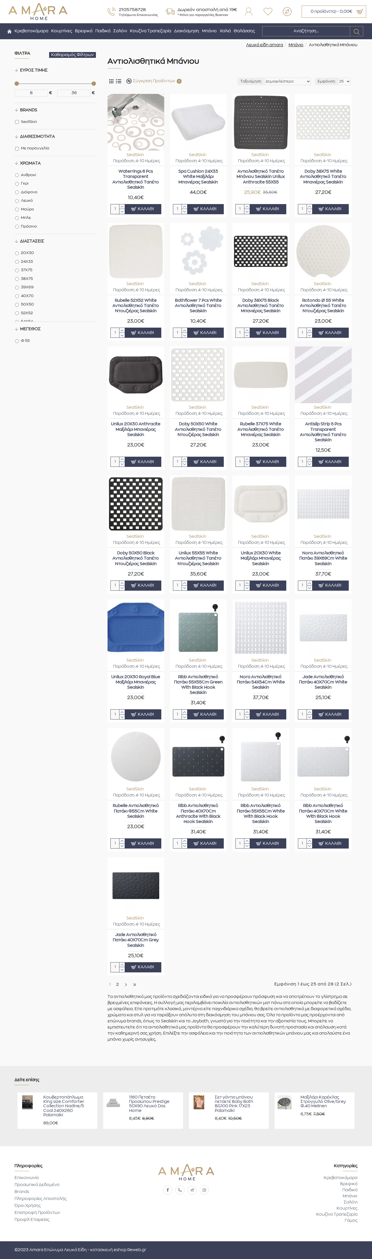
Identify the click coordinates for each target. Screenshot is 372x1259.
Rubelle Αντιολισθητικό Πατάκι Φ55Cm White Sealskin (136, 811)
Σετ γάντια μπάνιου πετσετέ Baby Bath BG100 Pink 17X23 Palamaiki (234, 1104)
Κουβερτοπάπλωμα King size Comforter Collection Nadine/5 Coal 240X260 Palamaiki (63, 1106)
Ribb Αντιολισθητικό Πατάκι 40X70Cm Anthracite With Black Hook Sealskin (198, 814)
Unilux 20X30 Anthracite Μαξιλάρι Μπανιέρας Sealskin (135, 429)
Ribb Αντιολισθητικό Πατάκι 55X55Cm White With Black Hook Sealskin (261, 814)
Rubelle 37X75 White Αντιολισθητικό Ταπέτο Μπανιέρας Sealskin (260, 429)
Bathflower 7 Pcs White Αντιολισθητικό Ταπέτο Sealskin (198, 306)
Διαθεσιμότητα (37, 137)
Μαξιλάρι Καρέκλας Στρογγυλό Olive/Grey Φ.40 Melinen (323, 1101)
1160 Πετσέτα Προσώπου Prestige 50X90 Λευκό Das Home (149, 1104)
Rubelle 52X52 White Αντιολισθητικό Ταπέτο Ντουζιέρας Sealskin (135, 306)
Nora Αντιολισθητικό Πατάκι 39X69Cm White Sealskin (323, 558)
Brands (28, 110)
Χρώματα (30, 163)
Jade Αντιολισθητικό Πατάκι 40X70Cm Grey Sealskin (136, 940)
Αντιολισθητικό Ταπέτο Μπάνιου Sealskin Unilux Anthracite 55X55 (261, 176)
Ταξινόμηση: (251, 81)
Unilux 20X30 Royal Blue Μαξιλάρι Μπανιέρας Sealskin (135, 682)
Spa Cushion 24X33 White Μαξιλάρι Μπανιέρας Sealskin (198, 176)
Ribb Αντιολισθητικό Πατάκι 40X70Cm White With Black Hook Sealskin (323, 814)
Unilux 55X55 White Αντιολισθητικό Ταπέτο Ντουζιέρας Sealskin (198, 558)
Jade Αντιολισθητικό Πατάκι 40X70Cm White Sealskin (323, 682)
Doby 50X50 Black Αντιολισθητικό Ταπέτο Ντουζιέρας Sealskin (135, 558)
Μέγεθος (30, 329)
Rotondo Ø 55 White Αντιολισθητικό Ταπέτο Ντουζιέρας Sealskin (323, 306)
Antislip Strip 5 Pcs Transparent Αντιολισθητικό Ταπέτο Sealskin (323, 432)
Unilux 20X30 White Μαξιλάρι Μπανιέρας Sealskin (261, 558)
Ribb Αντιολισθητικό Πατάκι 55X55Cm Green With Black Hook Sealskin (198, 685)
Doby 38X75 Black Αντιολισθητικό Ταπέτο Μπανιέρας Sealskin (260, 306)
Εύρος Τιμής (34, 70)
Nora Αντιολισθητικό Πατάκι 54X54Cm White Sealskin (261, 682)
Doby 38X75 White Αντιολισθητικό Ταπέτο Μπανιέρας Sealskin (323, 176)
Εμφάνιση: (327, 81)
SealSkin (135, 155)
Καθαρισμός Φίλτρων (72, 55)
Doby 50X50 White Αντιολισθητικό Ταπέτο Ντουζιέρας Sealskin (198, 429)
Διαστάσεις (32, 241)
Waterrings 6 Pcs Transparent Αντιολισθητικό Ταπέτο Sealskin (135, 179)
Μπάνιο (296, 45)
